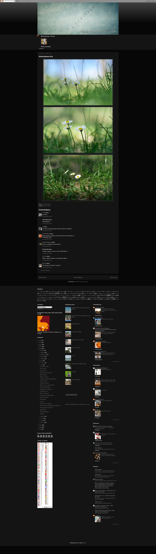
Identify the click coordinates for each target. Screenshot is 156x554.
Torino (52, 299)
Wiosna (49, 205)
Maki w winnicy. (43, 374)
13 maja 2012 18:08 (47, 253)
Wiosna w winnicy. (44, 377)
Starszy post (113, 277)
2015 (40, 342)
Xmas (97, 299)
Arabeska (97, 432)
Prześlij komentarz (45, 270)
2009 (40, 429)
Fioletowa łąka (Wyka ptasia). (47, 395)
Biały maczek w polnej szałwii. (47, 385)
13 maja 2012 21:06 (47, 260)
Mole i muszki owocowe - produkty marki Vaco (105, 493)
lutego (42, 420)
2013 (40, 346)
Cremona (74, 291)
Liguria (98, 293)
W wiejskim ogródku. (77, 331)
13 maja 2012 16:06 (47, 239)
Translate (48, 308)
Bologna (56, 291)
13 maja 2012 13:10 (47, 216)
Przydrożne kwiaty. (44, 366)
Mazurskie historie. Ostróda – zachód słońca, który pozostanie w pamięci (108, 310)
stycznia (42, 422)
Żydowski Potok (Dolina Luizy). (79, 363)
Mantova (110, 293)
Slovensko (86, 297)
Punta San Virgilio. (76, 379)
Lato (92, 293)
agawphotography (46, 242)
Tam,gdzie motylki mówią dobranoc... (49, 379)
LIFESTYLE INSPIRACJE (101, 368)
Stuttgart (40, 299)
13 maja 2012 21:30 (47, 267)
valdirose (97, 389)
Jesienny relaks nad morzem (101, 513)
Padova (82, 295)
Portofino (39, 297)
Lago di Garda (77, 293)
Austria (38, 291)
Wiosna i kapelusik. (44, 393)
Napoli (52, 295)
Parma (91, 295)
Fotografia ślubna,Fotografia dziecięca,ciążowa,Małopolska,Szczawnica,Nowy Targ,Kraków (105, 329)
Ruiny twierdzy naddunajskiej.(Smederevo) (50, 405)
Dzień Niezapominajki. (45, 387)
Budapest (61, 291)
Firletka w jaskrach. (44, 383)
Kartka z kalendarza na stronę (82, 404)
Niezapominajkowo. (44, 411)
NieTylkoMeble (46, 233)
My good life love (99, 399)
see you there (104, 390)
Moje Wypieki (98, 448)
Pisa (96, 295)
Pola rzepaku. (43, 368)
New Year (64, 295)
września (42, 356)
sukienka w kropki (99, 307)
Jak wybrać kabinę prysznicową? (102, 508)
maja (41, 364)
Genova (111, 291)
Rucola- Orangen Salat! (106, 400)
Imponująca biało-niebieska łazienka (103, 503)
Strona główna (78, 277)
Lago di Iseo (87, 293)
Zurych (117, 299)
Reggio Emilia (46, 297)
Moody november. (46, 46)
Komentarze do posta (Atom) (81, 281)
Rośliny (45, 205)
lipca (41, 360)
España (90, 291)
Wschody (92, 299)
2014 (40, 344)
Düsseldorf (80, 291)
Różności (69, 297)
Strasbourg (116, 297)
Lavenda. (74, 371)
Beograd (43, 291)
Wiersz (79, 299)
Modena (47, 295)
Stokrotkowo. (43, 409)
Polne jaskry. (43, 399)
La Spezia (69, 293)
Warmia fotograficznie (100, 351)
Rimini (52, 297)
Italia (53, 293)
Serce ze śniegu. (76, 347)
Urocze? (42, 401)
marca (42, 418)
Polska (113, 295)
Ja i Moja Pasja (99, 317)
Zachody (104, 299)
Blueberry (97, 409)
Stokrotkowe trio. (44, 391)
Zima (110, 299)
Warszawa (74, 299)
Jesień (62, 293)
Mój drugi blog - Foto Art (48, 36)
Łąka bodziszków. (44, 397)
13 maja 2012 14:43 (47, 223)
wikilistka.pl (98, 474)
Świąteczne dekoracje (106, 369)
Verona (67, 299)
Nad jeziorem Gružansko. (46, 403)
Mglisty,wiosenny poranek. (78, 339)
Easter (85, 291)
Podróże (102, 295)
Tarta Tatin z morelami (106, 342)
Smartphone (102, 297)
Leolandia (97, 515)
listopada (42, 352)
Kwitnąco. (42, 413)
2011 (40, 425)
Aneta (43, 212)
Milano (42, 295)
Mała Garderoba (99, 479)
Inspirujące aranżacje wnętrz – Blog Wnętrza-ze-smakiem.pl (104, 506)
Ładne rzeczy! (98, 501)
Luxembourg (104, 293)
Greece (41, 293)
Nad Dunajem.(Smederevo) (46, 407)
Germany (116, 291)
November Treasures (105, 411)
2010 (40, 427)
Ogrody (75, 295)
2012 (40, 348)
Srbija (109, 297)
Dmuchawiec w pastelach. (46, 372)
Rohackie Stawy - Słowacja (107, 319)
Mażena (44, 263)
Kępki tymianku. (44, 381)
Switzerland (46, 299)
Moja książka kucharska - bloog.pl (103, 426)
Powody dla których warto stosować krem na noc (105, 480)
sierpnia (42, 358)
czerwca (42, 362)
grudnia (42, 350)
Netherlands (58, 295)
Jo (43, 226)
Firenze (100, 291)
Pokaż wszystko (116, 361)
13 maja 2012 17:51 (47, 246)
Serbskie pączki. (76, 323)
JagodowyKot (98, 469)
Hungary (46, 293)
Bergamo (50, 291)
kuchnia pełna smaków (100, 453)
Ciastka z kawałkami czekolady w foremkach (104, 449)
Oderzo (70, 295)
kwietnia (42, 416)
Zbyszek (44, 256)
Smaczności (93, 297)
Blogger (84, 542)
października (43, 354)
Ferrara (96, 291)
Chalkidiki (68, 291)
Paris (87, 295)
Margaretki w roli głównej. (46, 389)
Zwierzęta (41, 300)
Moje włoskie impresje (100, 341)
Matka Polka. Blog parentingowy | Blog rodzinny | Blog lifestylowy (104, 511)
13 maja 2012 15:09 (47, 230)
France (105, 291)
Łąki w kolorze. (43, 370)
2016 (40, 340)
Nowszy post (42, 277)
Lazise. (73, 355)
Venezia (61, 299)
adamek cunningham (70, 404)
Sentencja (78, 297)
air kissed (97, 378)
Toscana (56, 299)
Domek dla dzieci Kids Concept (102, 488)
